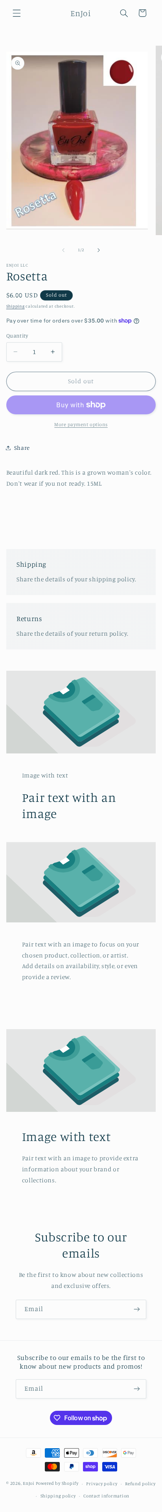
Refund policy (140, 1483)
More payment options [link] (81, 424)
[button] (16, 13)
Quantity (17, 335)
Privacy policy (101, 1483)
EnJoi (29, 1483)
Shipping (15, 306)
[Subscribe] (137, 1309)
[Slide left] (63, 250)
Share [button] (22, 447)
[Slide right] (98, 250)
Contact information (106, 1496)
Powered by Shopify (57, 1483)
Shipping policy (58, 1496)
